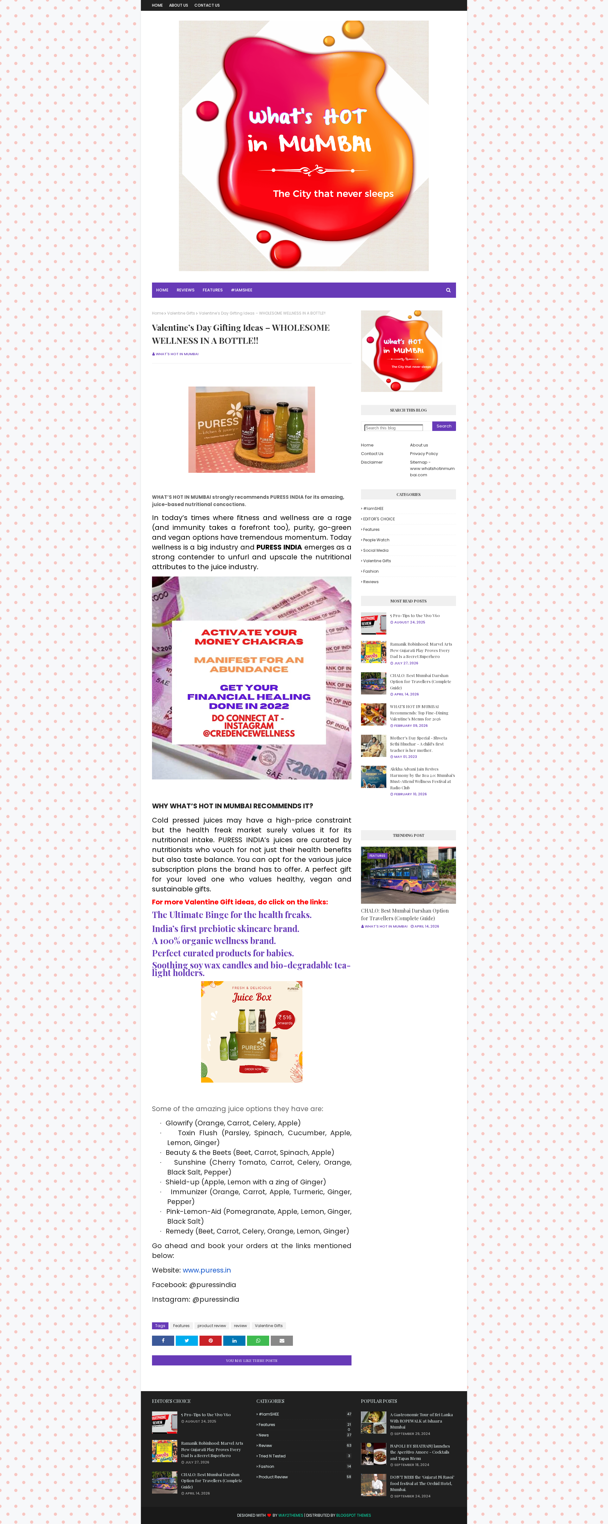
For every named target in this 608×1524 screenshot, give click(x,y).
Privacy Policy (424, 454)
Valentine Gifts (181, 313)
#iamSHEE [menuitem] (241, 290)
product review (212, 1325)
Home (157, 5)
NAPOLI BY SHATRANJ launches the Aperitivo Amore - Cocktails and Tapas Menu (420, 1452)
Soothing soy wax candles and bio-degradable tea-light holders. (251, 968)
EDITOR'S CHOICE (379, 519)
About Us (178, 5)
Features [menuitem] (213, 290)
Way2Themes (290, 1515)
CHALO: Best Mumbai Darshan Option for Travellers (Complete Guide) (420, 681)
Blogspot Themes (353, 1515)
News (305, 1435)
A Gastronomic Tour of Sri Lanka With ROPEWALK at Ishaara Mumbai (421, 1421)
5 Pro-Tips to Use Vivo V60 (415, 615)
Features (181, 1325)
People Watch (376, 540)
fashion (371, 571)
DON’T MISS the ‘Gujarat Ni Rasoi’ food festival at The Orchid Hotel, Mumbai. (422, 1483)
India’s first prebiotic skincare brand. (225, 928)
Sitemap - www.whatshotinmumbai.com (432, 468)
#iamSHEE (373, 508)
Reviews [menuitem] (185, 290)
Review (305, 1445)
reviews (371, 581)
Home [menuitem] (162, 290)
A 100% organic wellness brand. (214, 940)
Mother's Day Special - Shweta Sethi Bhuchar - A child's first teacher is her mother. (418, 744)
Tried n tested (304, 1456)
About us (419, 445)
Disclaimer (372, 462)
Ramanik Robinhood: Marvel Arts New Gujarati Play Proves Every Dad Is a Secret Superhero (421, 650)
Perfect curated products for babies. (223, 953)
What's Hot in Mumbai (177, 353)
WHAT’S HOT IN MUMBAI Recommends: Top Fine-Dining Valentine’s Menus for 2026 (419, 712)
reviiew (240, 1325)
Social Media (376, 550)
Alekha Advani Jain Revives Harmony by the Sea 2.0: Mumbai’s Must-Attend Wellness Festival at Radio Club (422, 778)
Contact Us (207, 5)
